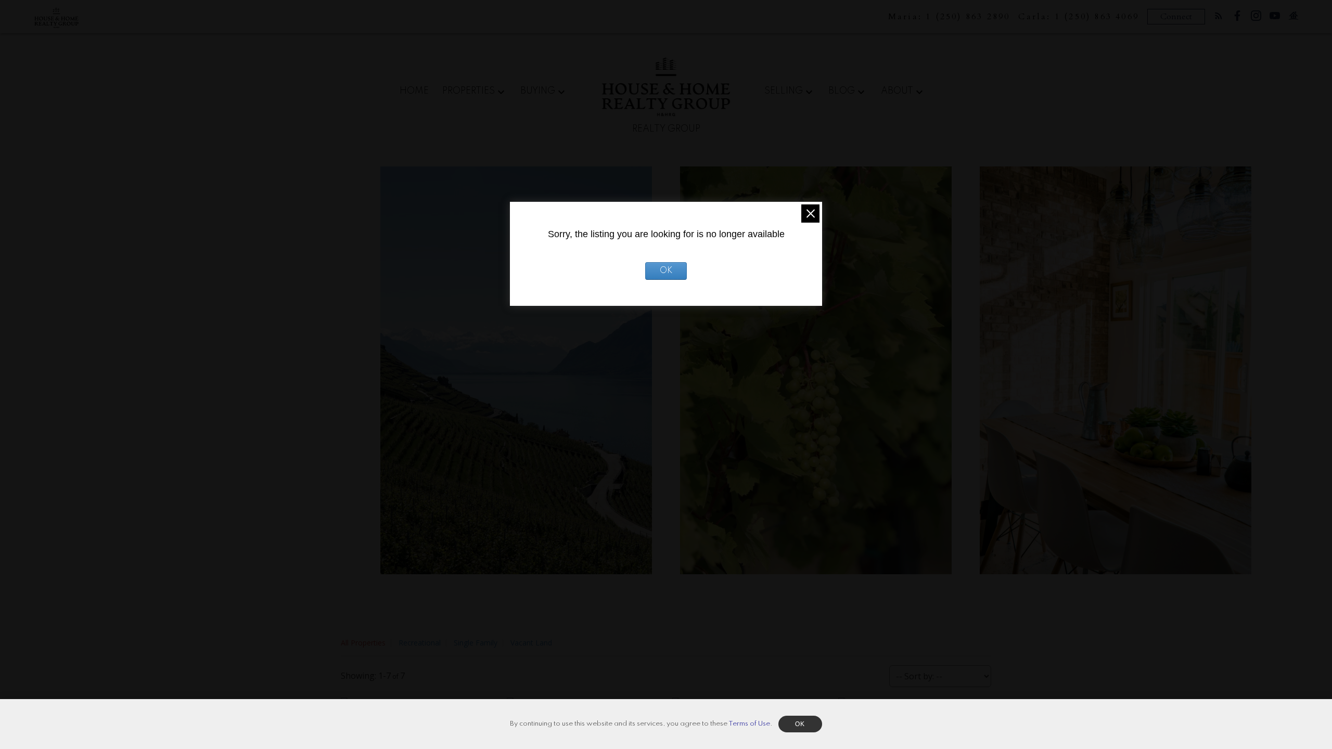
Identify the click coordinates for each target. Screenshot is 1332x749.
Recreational (420, 643)
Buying (537, 91)
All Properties (363, 643)
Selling (783, 91)
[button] (1218, 15)
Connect (1176, 16)
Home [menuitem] (414, 91)
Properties (468, 91)
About (897, 91)
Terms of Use (749, 723)
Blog (841, 91)
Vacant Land (531, 643)
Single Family (475, 643)
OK (666, 271)
